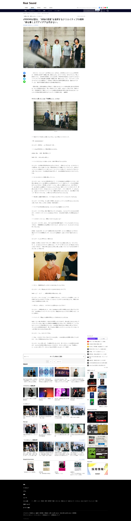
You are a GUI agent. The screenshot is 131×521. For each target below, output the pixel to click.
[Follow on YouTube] (105, 7)
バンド (33, 25)
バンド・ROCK (40, 501)
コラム (39, 10)
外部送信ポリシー (46, 515)
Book (51, 7)
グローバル (57, 501)
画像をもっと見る (103, 406)
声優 (96, 501)
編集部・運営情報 (39, 513)
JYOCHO (36, 25)
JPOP (35, 501)
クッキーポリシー (37, 515)
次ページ (59, 361)
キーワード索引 (26, 507)
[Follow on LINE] (107, 7)
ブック (103, 11)
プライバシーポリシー (28, 515)
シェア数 (103, 338)
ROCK (30, 25)
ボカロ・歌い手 (84, 501)
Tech (45, 7)
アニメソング (91, 501)
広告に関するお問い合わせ (65, 513)
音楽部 (97, 10)
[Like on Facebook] (99, 7)
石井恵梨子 (26, 25)
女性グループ (71, 501)
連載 (44, 10)
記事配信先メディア (55, 515)
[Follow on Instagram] (103, 7)
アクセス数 (92, 338)
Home (26, 7)
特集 (25, 10)
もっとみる (81, 403)
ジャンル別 (56, 10)
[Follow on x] (101, 7)
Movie (38, 7)
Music (32, 7)
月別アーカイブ (26, 504)
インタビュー (32, 10)
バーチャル (77, 501)
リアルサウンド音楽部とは (29, 513)
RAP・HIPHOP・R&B (49, 501)
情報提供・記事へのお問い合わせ (51, 513)
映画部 (97, 11)
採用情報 (74, 513)
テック (103, 10)
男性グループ (64, 501)
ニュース (50, 10)
